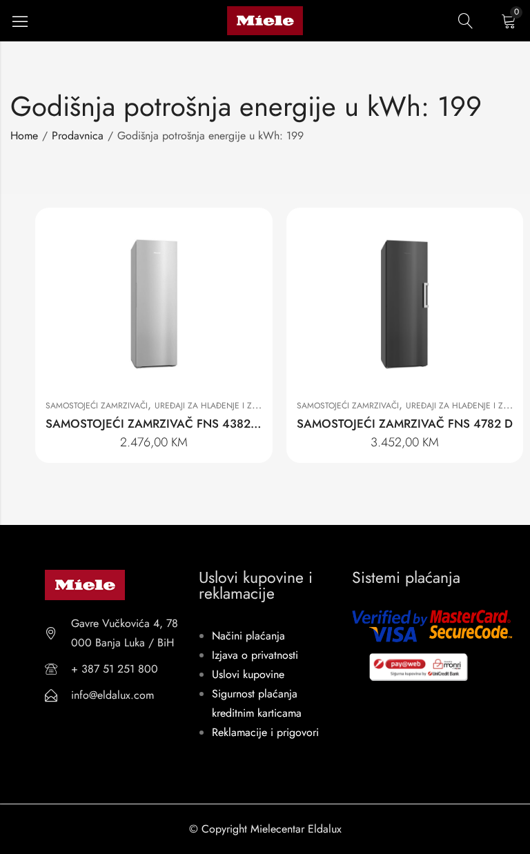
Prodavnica (78, 135)
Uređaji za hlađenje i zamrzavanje (228, 405)
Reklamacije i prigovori (265, 732)
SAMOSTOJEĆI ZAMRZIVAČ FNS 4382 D (154, 423)
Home (24, 135)
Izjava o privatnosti (255, 655)
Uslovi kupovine (248, 674)
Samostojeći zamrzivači (97, 405)
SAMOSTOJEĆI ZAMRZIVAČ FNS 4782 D (405, 423)
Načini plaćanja (248, 636)
